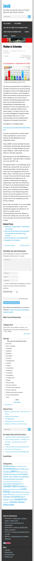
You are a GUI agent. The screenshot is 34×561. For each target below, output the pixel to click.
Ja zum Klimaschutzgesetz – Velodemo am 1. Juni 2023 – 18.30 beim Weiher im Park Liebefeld (17, 442)
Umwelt (18, 499)
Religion (5, 494)
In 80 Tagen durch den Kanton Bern (14, 421)
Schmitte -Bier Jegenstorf (13, 387)
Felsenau (8, 358)
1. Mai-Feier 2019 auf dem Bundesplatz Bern (17, 451)
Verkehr (13, 502)
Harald (6, 51)
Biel (18, 472)
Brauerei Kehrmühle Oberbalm (14, 392)
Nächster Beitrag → (25, 245)
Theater (12, 499)
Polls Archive (8, 404)
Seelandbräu (9, 375)
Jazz (22, 484)
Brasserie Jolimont (11, 385)
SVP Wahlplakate (9, 419)
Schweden (27, 57)
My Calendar (7, 23)
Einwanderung (26, 56)
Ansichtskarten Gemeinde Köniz (12, 32)
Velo (25, 499)
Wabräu (8, 380)
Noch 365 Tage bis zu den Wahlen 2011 (16, 238)
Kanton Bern (10, 486)
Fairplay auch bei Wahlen (12, 416)
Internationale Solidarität (11, 484)
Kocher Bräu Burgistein (12, 395)
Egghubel (8, 353)
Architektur (20, 466)
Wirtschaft (8, 504)
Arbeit (15, 466)
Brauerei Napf (10, 382)
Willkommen (17, 23)
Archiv (5, 36)
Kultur (24, 489)
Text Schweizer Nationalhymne (13, 449)
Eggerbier (9, 351)
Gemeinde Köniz (9, 479)
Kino (26, 486)
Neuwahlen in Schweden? (12, 240)
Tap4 (7, 397)
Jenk (6, 5)
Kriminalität (18, 489)
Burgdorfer (9, 348)
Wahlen (29, 59)
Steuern (6, 500)
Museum (19, 492)
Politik (6, 56)
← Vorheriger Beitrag (9, 245)
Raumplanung (26, 492)
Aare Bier (8, 343)
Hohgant (8, 365)
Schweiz (7, 497)
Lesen (12, 492)
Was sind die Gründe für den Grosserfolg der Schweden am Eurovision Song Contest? (17, 233)
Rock (9, 494)
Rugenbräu (9, 370)
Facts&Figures (24, 477)
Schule (13, 494)
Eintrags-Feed (8, 552)
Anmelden (7, 550)
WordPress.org (9, 556)
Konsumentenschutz (9, 489)
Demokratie (7, 474)
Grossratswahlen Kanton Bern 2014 (12, 481)
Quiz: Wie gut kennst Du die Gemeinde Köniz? (15, 28)
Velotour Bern (6, 502)
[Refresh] (17, 292)
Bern (14, 471)
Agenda (27, 32)
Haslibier (8, 363)
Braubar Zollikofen (11, 390)
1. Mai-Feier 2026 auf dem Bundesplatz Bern (17, 437)
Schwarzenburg (19, 494)
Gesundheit (19, 479)
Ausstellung (9, 469)
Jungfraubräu (9, 368)
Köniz (6, 491)
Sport (23, 497)
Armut (25, 466)
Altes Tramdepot (10, 346)
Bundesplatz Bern (24, 472)
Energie (22, 57)
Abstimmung (8, 466)
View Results (17, 402)
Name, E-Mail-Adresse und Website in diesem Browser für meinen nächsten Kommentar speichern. (17, 286)
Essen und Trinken (11, 477)
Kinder (22, 486)
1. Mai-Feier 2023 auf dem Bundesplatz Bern (17, 447)
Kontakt (13, 36)
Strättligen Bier (10, 377)
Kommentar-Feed (9, 554)
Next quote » (27, 333)
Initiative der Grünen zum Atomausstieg (15, 424)
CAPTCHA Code (23, 298)
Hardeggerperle (10, 360)
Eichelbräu (9, 356)
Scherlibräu (9, 373)
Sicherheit (15, 497)
